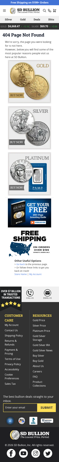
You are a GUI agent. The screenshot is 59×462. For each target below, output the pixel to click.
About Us (38, 366)
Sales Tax (10, 384)
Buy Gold (38, 361)
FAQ (35, 377)
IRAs (51, 19)
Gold (22, 19)
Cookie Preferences (12, 376)
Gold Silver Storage (39, 338)
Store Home (20, 274)
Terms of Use (12, 359)
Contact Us (11, 330)
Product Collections (39, 384)
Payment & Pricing (11, 352)
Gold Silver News (43, 350)
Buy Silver (38, 356)
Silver (8, 19)
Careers (37, 371)
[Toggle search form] (44, 10)
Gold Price (39, 320)
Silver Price (39, 325)
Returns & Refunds (11, 343)
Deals (37, 19)
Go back (20, 264)
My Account (35, 274)
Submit (47, 407)
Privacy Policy (13, 364)
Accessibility (12, 369)
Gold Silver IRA (41, 345)
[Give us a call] (49, 10)
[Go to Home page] (25, 10)
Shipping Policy (14, 335)
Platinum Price (41, 331)
